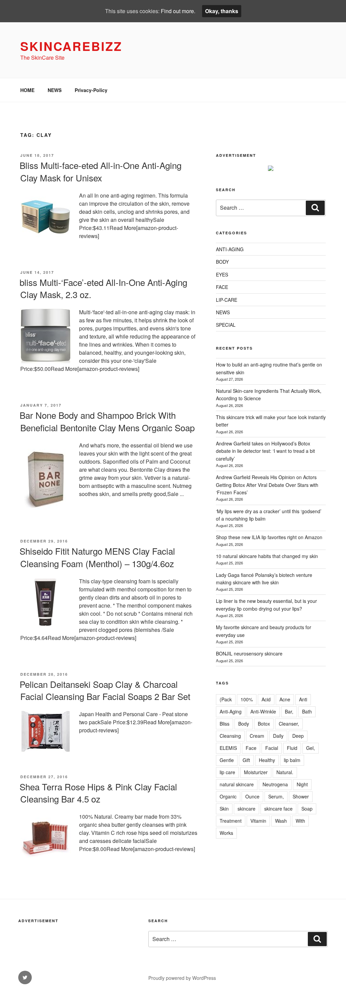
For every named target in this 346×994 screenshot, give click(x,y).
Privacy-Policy (91, 90)
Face (251, 747)
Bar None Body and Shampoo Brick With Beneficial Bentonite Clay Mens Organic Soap (107, 421)
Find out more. (178, 11)
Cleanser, (289, 723)
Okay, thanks (221, 11)
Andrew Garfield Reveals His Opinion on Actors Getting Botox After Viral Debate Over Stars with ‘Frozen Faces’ (267, 485)
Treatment (231, 820)
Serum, (276, 796)
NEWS (54, 90)
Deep (298, 735)
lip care (227, 772)
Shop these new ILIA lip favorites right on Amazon (269, 537)
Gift (246, 760)
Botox (264, 723)
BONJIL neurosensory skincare (249, 653)
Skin (224, 808)
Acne (284, 699)
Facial (271, 747)
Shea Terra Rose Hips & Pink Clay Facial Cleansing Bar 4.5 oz (98, 792)
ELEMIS (228, 747)
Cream (257, 735)
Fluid (292, 747)
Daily (278, 735)
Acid (266, 699)
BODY (222, 261)
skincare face (278, 808)
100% (247, 699)
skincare (246, 808)
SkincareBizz (71, 46)
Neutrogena (275, 784)
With (300, 820)
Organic (228, 796)
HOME (27, 90)
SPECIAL (226, 324)
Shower (301, 796)
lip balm (292, 760)
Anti (303, 699)
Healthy (267, 760)
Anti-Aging (231, 711)
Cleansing (230, 735)
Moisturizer (256, 772)
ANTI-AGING (230, 249)
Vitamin (258, 820)
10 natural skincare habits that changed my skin (267, 556)
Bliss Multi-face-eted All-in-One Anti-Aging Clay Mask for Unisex (100, 171)
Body (243, 723)
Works (226, 832)
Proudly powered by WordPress (182, 977)
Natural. (284, 772)
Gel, (310, 747)
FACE (222, 287)
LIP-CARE (226, 299)
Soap (307, 808)
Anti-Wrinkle (263, 711)
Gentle (227, 760)
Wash (281, 820)
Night (302, 784)
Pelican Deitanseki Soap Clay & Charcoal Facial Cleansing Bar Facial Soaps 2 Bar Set (105, 690)
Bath (307, 711)
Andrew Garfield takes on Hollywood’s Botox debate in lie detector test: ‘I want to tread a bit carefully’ (265, 451)
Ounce (252, 796)
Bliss (224, 723)
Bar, (289, 711)
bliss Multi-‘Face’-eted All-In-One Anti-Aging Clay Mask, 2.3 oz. (103, 288)
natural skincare (237, 784)
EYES (222, 274)
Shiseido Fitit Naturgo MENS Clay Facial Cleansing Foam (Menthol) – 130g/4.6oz (97, 557)
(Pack (226, 699)
